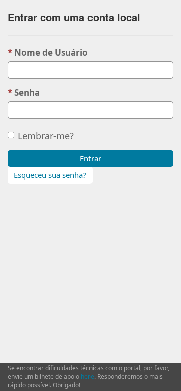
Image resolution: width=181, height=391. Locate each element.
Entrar (90, 158)
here (87, 376)
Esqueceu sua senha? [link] (50, 175)
